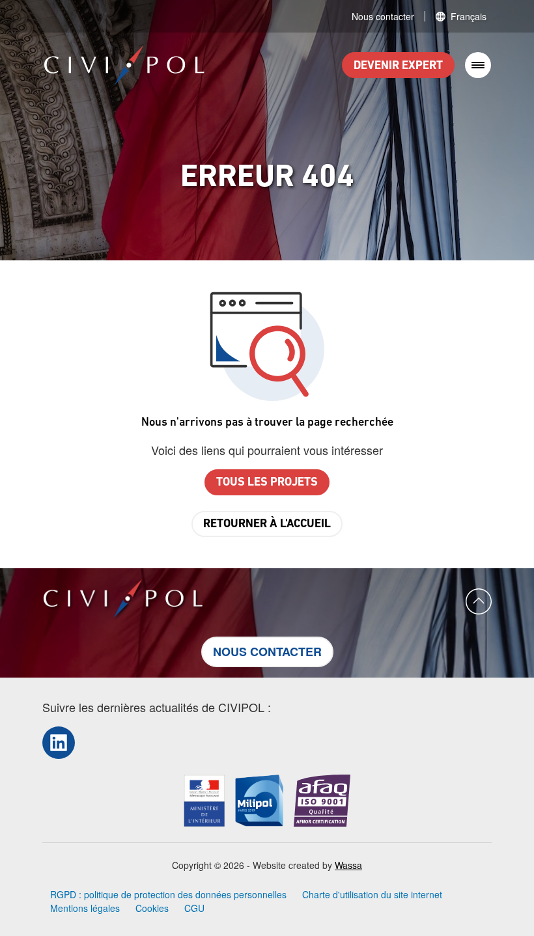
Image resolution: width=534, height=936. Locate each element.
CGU (194, 908)
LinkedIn (58, 742)
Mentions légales (85, 908)
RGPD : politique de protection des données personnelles (168, 894)
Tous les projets (267, 483)
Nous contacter (383, 16)
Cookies (152, 908)
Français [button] (468, 16)
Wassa (348, 865)
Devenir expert (398, 66)
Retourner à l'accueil (267, 524)
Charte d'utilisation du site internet (372, 894)
